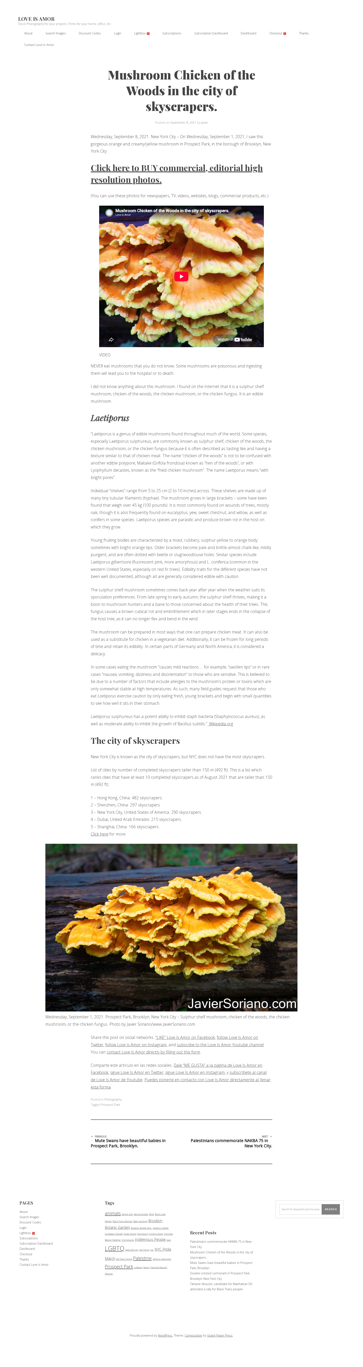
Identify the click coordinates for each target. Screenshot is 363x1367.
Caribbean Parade (114, 1233)
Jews (169, 1239)
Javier (204, 123)
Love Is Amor (36, 18)
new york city (131, 1249)
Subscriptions (171, 33)
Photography (113, 1099)
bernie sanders (141, 1214)
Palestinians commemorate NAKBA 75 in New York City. (231, 1142)
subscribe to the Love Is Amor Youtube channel (220, 1045)
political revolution (162, 1259)
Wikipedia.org (221, 724)
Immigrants (128, 1239)
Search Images (56, 33)
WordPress (165, 1335)
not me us (144, 1249)
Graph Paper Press (220, 1335)
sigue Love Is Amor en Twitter (136, 1072)
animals (113, 1213)
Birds (151, 1214)
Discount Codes (90, 33)
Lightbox (141, 33)
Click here (99, 834)
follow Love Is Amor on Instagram (136, 1045)
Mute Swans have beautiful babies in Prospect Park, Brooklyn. (128, 1142)
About (28, 33)
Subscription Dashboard (211, 33)
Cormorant (142, 1233)
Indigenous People (150, 1239)
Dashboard (248, 33)
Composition (193, 1335)
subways (138, 1267)
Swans (146, 1267)
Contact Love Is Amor (39, 45)
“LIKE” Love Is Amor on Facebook (185, 1037)
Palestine (142, 1258)
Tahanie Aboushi (158, 1267)
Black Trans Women (123, 1221)
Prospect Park (110, 1105)
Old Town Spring (124, 1259)
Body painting (140, 1221)
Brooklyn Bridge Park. (141, 1228)
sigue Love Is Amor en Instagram (195, 1072)
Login (117, 33)
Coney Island (130, 1233)
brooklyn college (160, 1228)
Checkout (277, 33)
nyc (152, 1249)
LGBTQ (114, 1248)
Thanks (304, 33)
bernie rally (127, 1214)
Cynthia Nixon (156, 1233)
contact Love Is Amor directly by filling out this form (153, 1052)
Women (109, 1273)
